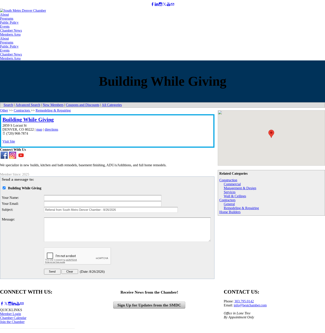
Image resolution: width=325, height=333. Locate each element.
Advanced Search (27, 105)
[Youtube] (168, 4)
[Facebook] (152, 4)
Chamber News (11, 30)
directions (51, 129)
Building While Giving (28, 119)
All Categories (112, 105)
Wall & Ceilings (235, 196)
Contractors (227, 200)
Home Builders (230, 212)
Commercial (232, 184)
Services (229, 192)
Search (8, 105)
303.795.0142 (244, 301)
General (229, 204)
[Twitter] (164, 4)
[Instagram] (160, 4)
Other (4, 110)
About (4, 14)
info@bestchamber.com (250, 305)
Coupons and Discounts (82, 105)
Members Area (10, 34)
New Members (53, 105)
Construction (228, 180)
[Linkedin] (156, 4)
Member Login (10, 314)
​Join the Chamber (12, 322)
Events (5, 26)
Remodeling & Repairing (241, 208)
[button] (271, 134)
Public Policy (9, 22)
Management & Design (240, 188)
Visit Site (8, 141)
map (39, 129)
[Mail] (172, 4)
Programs (6, 18)
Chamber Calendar (13, 318)
